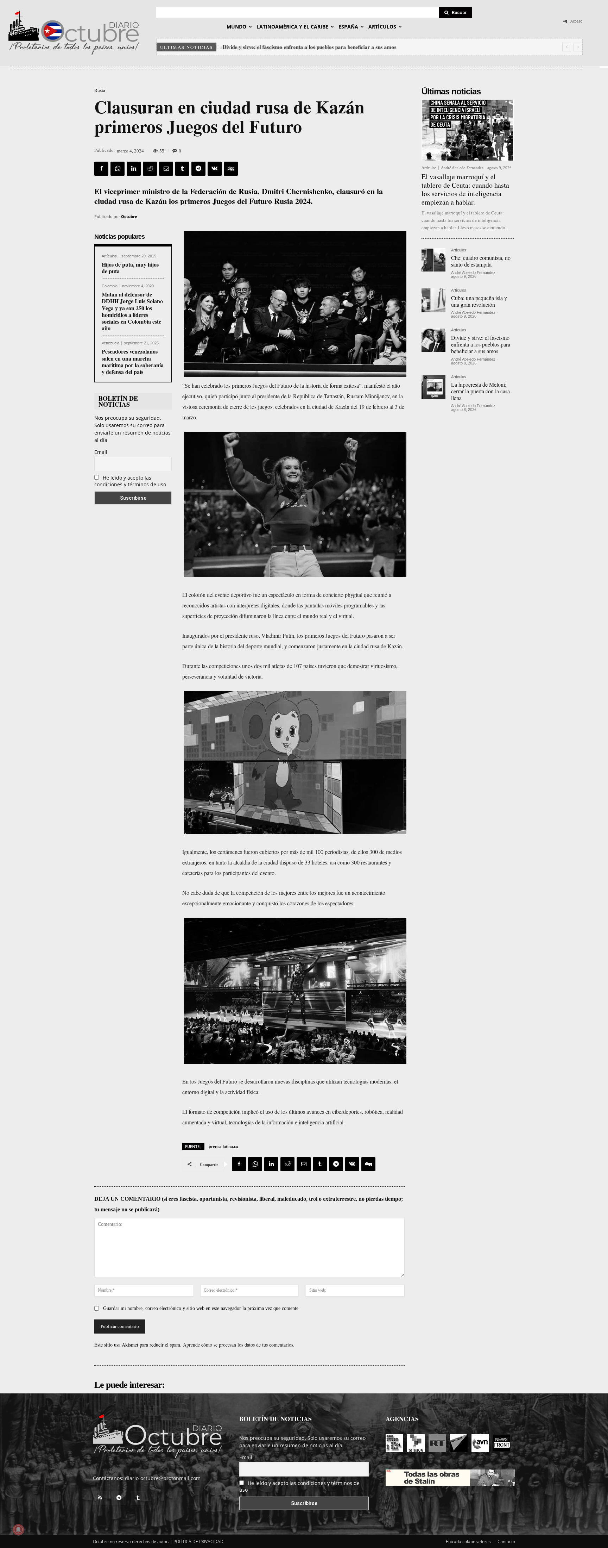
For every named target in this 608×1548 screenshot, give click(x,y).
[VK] (215, 169)
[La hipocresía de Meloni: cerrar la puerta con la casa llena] (433, 387)
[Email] (166, 169)
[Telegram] (198, 169)
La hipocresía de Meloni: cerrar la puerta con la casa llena (480, 391)
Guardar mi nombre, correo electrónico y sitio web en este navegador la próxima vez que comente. (201, 1308)
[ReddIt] (150, 169)
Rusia (99, 90)
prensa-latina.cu (223, 1146)
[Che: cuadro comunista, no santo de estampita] (433, 260)
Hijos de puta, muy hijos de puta (130, 267)
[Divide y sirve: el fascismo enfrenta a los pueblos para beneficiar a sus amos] (433, 340)
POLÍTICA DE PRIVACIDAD (198, 1541)
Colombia (110, 286)
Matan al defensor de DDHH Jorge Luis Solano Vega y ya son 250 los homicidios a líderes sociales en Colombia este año (132, 311)
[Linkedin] (134, 169)
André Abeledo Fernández (462, 168)
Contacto (506, 1541)
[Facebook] (101, 169)
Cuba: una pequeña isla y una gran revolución (479, 301)
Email (100, 452)
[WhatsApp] (117, 169)
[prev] (566, 47)
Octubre (129, 216)
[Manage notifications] (18, 1529)
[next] (578, 47)
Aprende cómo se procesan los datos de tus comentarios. (238, 1344)
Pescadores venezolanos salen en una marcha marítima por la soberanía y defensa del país (133, 361)
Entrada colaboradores (468, 1541)
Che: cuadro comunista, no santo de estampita (481, 261)
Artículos (109, 256)
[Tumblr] (182, 169)
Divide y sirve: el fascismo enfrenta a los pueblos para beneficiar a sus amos (308, 47)
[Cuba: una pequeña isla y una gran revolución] (433, 300)
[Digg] (231, 169)
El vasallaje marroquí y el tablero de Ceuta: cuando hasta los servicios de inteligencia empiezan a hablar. (465, 189)
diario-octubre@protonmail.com (163, 1478)
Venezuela (110, 343)
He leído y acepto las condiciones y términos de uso (130, 481)
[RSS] (100, 1498)
